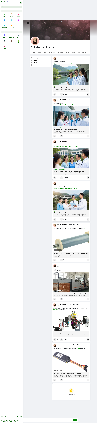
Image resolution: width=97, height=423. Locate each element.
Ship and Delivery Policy (11, 421)
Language (20, 416)
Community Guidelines (5, 420)
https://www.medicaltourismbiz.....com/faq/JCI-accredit (65, 188)
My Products (4, 27)
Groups (39, 52)
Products (84, 52)
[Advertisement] (60, 11)
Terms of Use (6, 419)
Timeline (33, 52)
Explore (4, 37)
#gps (79, 348)
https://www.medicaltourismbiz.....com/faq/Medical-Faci (65, 104)
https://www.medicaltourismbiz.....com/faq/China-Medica (65, 63)
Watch (4, 16)
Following (51, 52)
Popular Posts (11, 37)
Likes (45, 52)
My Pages (12, 27)
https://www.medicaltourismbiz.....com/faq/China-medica (65, 146)
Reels (11, 16)
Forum (18, 21)
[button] (11, 7)
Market (11, 21)
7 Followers (35, 60)
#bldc (85, 228)
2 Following (35, 58)
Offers (18, 42)
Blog (4, 21)
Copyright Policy (16, 419)
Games (18, 37)
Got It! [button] (75, 420)
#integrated (55, 309)
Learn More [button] (55, 420)
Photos (67, 52)
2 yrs (58, 225)
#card (82, 269)
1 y (57, 100)
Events (18, 16)
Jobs (11, 42)
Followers (60, 52)
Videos (73, 52)
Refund (11, 419)
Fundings (4, 48)
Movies (4, 42)
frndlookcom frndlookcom (63, 57)
